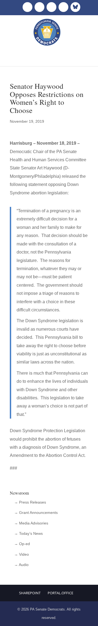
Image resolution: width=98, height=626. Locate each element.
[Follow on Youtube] (63, 7)
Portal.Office (60, 592)
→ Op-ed (22, 544)
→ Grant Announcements (36, 512)
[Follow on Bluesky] (75, 7)
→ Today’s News (28, 533)
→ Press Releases (30, 502)
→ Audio (21, 564)
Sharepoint (30, 592)
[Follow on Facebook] (27, 7)
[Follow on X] (39, 7)
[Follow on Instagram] (51, 7)
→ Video (21, 554)
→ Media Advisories (31, 523)
